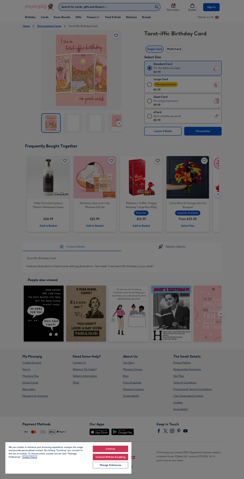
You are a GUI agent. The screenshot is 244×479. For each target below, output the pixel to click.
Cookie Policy (30, 457)
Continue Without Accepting (110, 457)
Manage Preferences (110, 465)
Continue (110, 449)
